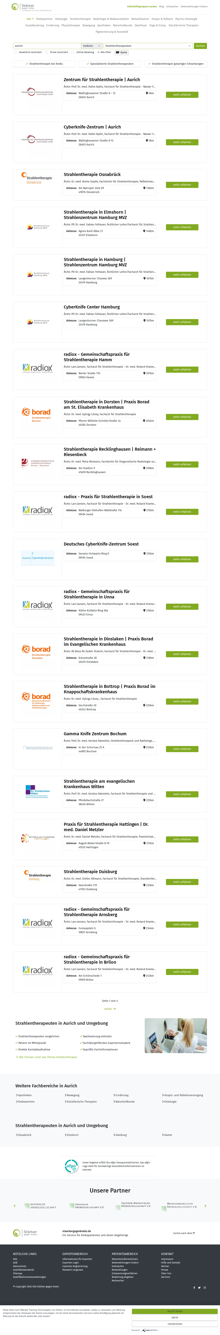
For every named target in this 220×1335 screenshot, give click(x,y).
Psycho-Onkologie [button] (186, 19)
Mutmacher (118, 1280)
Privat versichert (58, 52)
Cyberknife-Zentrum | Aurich (92, 127)
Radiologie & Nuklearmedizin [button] (111, 19)
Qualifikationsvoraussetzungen (29, 1277)
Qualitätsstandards (23, 1269)
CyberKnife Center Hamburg (92, 307)
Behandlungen (120, 1269)
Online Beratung (84, 52)
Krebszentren (26, 1101)
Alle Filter (105, 52)
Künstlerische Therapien (82, 1101)
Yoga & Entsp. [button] (157, 25)
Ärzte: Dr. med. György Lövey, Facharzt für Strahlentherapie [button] (100, 414)
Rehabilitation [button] (140, 19)
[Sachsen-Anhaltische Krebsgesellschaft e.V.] (133, 1205)
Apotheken (25, 1095)
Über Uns (166, 1273)
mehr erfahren (182, 94)
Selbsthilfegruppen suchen (142, 6)
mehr (175, 1317)
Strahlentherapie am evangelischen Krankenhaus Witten (99, 784)
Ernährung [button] (52, 25)
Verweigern (175, 1324)
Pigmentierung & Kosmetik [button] (112, 31)
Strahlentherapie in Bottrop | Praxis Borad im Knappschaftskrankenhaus (109, 689)
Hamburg (121, 1135)
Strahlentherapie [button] (80, 19)
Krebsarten (172, 6)
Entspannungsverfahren (124, 1273)
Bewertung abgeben (122, 1277)
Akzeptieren (174, 1311)
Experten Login (70, 1262)
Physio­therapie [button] (71, 25)
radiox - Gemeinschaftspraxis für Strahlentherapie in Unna (97, 594)
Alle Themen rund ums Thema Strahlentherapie (48, 1057)
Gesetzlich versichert (29, 52)
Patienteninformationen (125, 1259)
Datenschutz (19, 1266)
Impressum (167, 1259)
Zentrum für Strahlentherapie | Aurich (102, 79)
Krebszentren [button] (44, 19)
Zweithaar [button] (141, 25)
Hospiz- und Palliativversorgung (183, 1095)
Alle (29, 19)
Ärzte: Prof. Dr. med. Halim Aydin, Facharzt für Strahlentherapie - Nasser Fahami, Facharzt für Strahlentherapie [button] (110, 86)
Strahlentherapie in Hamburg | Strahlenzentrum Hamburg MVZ (95, 262)
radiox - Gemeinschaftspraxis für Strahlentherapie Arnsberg (97, 912)
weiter (108, 1009)
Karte (123, 52)
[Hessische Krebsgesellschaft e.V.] (87, 1205)
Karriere (165, 1277)
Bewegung (73, 1095)
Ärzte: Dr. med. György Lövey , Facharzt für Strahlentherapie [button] (100, 698)
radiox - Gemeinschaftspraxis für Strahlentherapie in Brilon (97, 959)
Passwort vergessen (72, 1269)
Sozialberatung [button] (34, 25)
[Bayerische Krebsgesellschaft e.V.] (41, 1205)
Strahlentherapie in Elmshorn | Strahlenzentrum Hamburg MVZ (95, 214)
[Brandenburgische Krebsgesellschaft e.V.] (179, 1205)
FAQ (15, 1259)
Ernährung (122, 1095)
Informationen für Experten (77, 1259)
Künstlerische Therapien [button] (184, 25)
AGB (15, 1262)
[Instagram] (204, 1288)
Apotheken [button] (104, 25)
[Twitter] (199, 1288)
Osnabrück (24, 1135)
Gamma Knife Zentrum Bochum (95, 733)
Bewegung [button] (88, 25)
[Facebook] (194, 1288)
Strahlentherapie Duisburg (90, 871)
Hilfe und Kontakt (170, 1262)
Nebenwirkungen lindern (194, 6)
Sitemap (17, 1273)
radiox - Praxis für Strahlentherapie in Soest (108, 496)
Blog (161, 6)
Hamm (168, 1135)
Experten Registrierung (74, 1266)
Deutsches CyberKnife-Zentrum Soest (101, 544)
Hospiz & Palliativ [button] (162, 19)
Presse (164, 1269)
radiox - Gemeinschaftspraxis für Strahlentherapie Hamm (97, 357)
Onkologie (170, 1101)
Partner (165, 1266)
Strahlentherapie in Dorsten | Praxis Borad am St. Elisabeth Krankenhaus (106, 404)
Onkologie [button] (61, 19)
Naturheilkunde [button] (122, 25)
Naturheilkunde (125, 1101)
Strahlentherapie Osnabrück (92, 174)
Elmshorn (73, 1135)
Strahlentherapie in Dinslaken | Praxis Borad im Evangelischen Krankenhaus (108, 641)
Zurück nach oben (183, 1233)
